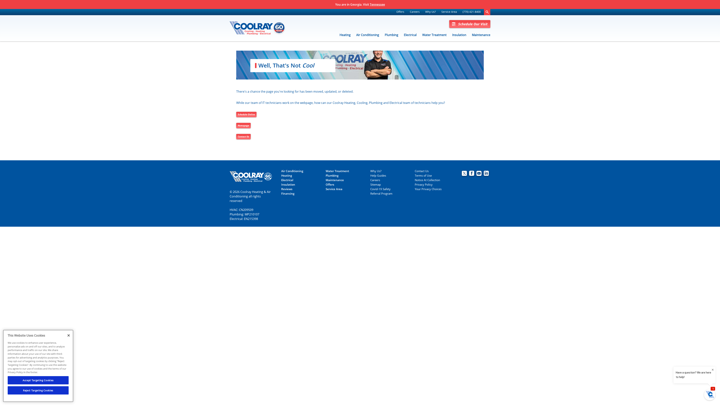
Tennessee (377, 4)
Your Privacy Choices (428, 189)
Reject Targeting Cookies (38, 390)
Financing (287, 193)
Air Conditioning (367, 35)
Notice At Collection (427, 180)
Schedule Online (246, 114)
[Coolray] (258, 28)
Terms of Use (423, 175)
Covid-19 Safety (380, 189)
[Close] (68, 335)
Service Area (449, 12)
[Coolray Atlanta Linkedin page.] (486, 174)
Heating (345, 35)
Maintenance (481, 35)
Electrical (410, 35)
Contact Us (243, 136)
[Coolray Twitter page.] (464, 174)
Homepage (243, 125)
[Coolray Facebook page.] (471, 174)
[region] (38, 366)
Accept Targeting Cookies (38, 380)
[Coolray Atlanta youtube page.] (479, 174)
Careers (415, 12)
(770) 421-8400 (472, 12)
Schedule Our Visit (473, 24)
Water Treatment (434, 35)
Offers (400, 12)
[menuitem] (400, 12)
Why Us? (430, 12)
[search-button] (487, 12)
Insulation (459, 35)
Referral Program (381, 193)
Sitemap (375, 184)
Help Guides (378, 175)
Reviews (286, 189)
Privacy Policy (424, 184)
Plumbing (391, 35)
